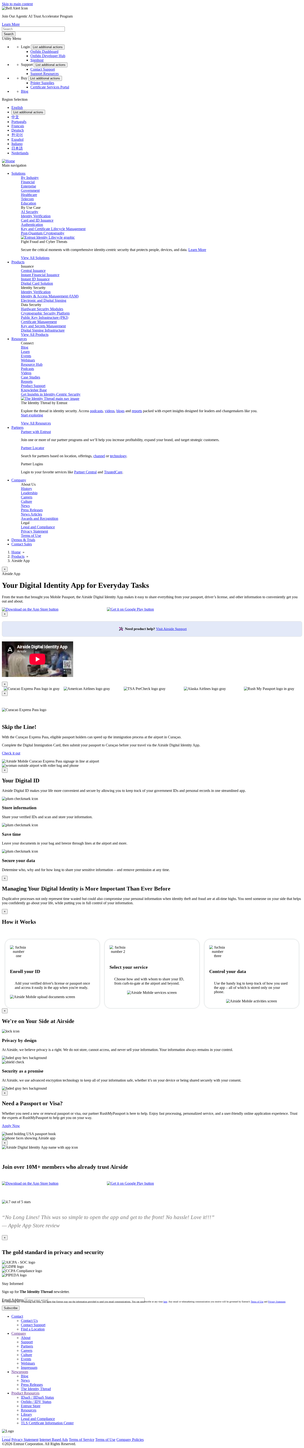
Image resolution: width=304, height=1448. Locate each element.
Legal (6, 1440)
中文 (15, 117)
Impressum (29, 1368)
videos (109, 411)
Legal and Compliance (38, 527)
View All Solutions (35, 258)
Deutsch (17, 130)
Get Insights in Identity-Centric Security (51, 394)
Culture (26, 501)
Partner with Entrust (36, 432)
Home (16, 552)
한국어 (17, 135)
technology (118, 456)
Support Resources (44, 74)
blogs (120, 411)
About (25, 1338)
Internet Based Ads (53, 1440)
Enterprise (28, 186)
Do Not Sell (184, 1440)
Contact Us (29, 1321)
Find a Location (33, 1329)
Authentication (32, 225)
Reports (27, 381)
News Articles (31, 514)
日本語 (17, 148)
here (165, 1301)
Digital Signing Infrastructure (43, 330)
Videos (26, 373)
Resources (28, 1410)
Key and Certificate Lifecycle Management (53, 229)
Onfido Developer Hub (47, 56)
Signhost (36, 60)
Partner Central (85, 472)
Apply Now (11, 1126)
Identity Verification (36, 216)
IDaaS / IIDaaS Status (37, 1397)
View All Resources (36, 423)
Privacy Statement (34, 531)
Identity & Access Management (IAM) (50, 296)
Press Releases (32, 510)
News (25, 506)
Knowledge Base (34, 390)
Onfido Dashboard (44, 52)
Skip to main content (17, 4)
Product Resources (25, 1393)
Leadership (29, 493)
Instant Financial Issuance (40, 275)
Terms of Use (31, 536)
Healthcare (29, 195)
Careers (26, 497)
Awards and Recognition (39, 518)
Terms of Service (81, 1440)
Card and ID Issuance (37, 220)
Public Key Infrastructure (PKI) (44, 317)
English (17, 107)
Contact (17, 1316)
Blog (24, 91)
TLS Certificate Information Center (47, 1423)
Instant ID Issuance (35, 279)
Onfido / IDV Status (36, 1402)
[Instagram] (6, 1435)
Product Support (33, 386)
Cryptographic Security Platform (45, 313)
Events (26, 356)
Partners (27, 1346)
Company (18, 1333)
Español (17, 139)
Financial (28, 182)
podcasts (96, 411)
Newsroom (19, 1372)
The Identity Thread (36, 1389)
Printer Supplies (42, 83)
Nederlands (19, 153)
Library (26, 1414)
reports (137, 411)
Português (18, 122)
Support (27, 1342)
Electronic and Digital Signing (43, 300)
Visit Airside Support (171, 629)
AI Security (29, 212)
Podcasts (27, 369)
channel (99, 456)
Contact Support (42, 69)
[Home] (8, 161)
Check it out (11, 753)
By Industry (30, 178)
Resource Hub (32, 364)
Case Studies (30, 377)
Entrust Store (30, 1406)
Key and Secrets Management (43, 326)
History (26, 489)
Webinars (28, 360)
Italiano (17, 144)
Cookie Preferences (159, 1440)
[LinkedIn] (8, 1435)
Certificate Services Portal (49, 87)
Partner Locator (32, 448)
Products (17, 556)
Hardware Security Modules (42, 309)
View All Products (34, 335)
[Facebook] (4, 1435)
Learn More (11, 24)
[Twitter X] (2, 1435)
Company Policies (130, 1440)
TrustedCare (113, 472)
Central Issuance (33, 271)
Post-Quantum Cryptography (42, 233)
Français (17, 126)
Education (28, 203)
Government (30, 190)
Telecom (27, 199)
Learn (25, 352)
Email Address (13, 1300)
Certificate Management (39, 322)
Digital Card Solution (37, 283)
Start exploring (32, 415)
